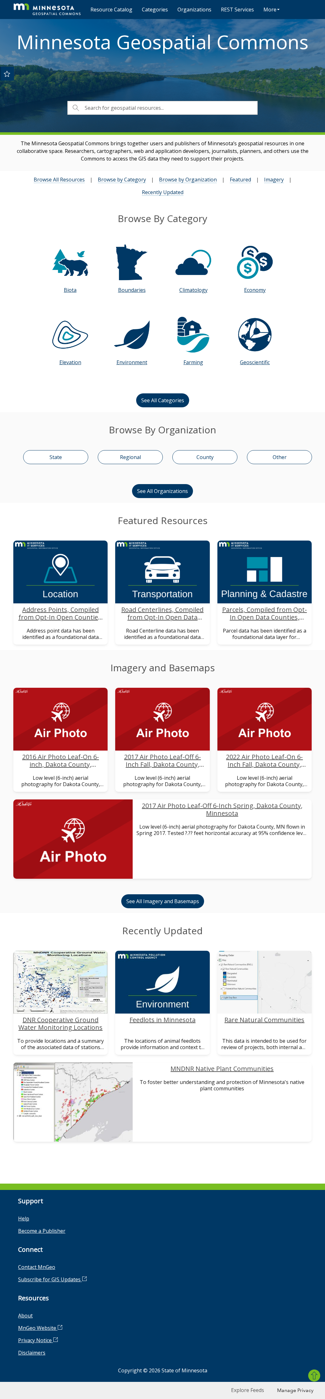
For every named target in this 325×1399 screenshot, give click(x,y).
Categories (155, 9)
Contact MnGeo (36, 1267)
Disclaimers (31, 1352)
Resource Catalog (111, 9)
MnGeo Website (37, 1327)
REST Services (237, 9)
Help (23, 1218)
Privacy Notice (35, 1340)
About (25, 1315)
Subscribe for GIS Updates (50, 1279)
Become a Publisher (41, 1230)
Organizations (194, 9)
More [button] (269, 9)
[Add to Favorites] (7, 74)
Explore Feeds (247, 1390)
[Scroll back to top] (314, 1375)
